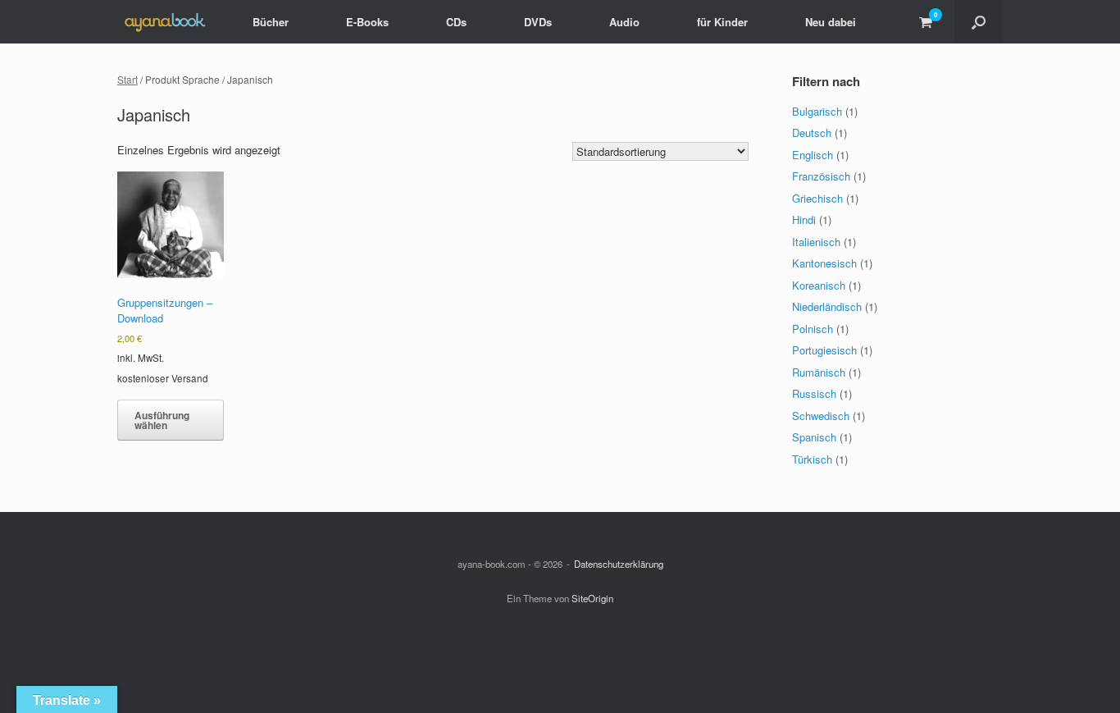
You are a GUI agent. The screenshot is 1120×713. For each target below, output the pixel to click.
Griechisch (817, 198)
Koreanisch (818, 285)
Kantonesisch (824, 263)
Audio (624, 22)
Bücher (271, 22)
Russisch (814, 393)
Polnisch (812, 328)
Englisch (812, 154)
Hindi (804, 219)
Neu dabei (830, 22)
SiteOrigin (592, 598)
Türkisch (812, 459)
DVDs (538, 22)
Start (127, 79)
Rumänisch (818, 372)
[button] (978, 21)
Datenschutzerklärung (618, 563)
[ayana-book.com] (164, 21)
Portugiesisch (824, 350)
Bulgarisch (817, 111)
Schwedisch (820, 415)
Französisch (821, 176)
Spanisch (814, 437)
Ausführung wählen (161, 420)
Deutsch (811, 132)
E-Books (367, 22)
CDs (456, 22)
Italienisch (816, 241)
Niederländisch (827, 306)
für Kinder (722, 22)
